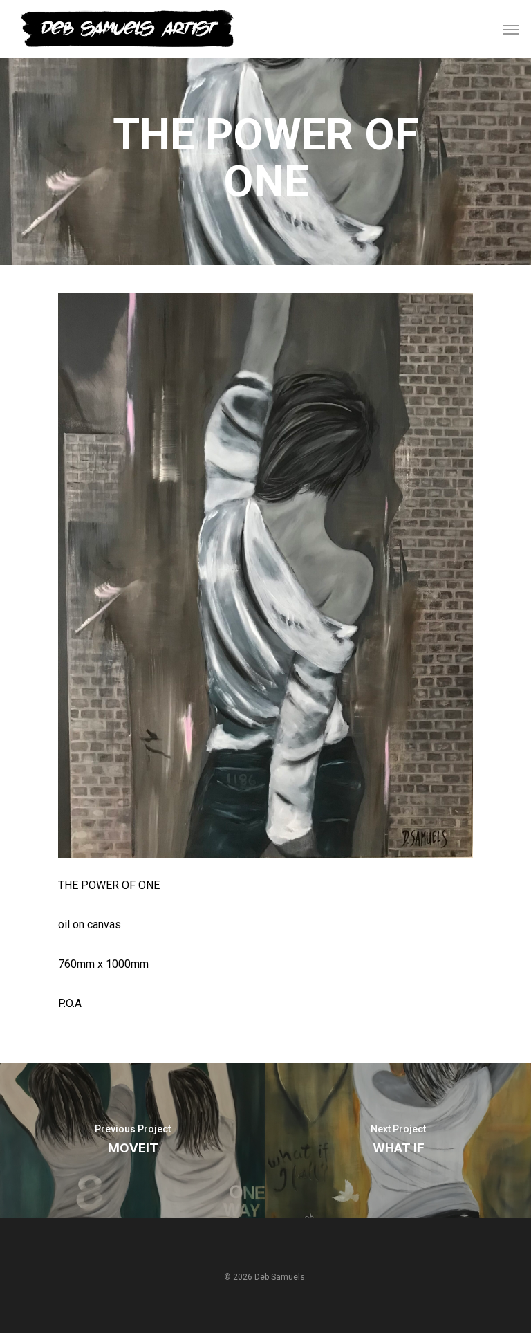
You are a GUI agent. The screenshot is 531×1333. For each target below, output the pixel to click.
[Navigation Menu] (511, 29)
